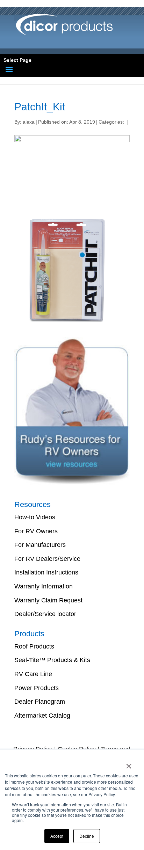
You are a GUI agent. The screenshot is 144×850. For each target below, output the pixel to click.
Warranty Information (43, 586)
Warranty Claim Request (48, 600)
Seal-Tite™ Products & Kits (52, 660)
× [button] (129, 763)
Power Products (36, 687)
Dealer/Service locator (45, 613)
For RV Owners (36, 531)
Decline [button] (86, 836)
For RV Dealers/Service (47, 558)
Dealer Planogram (39, 701)
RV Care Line (33, 674)
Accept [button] (56, 836)
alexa (29, 122)
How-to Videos (34, 517)
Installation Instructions (46, 572)
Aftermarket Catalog (42, 715)
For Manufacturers (40, 544)
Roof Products (34, 646)
